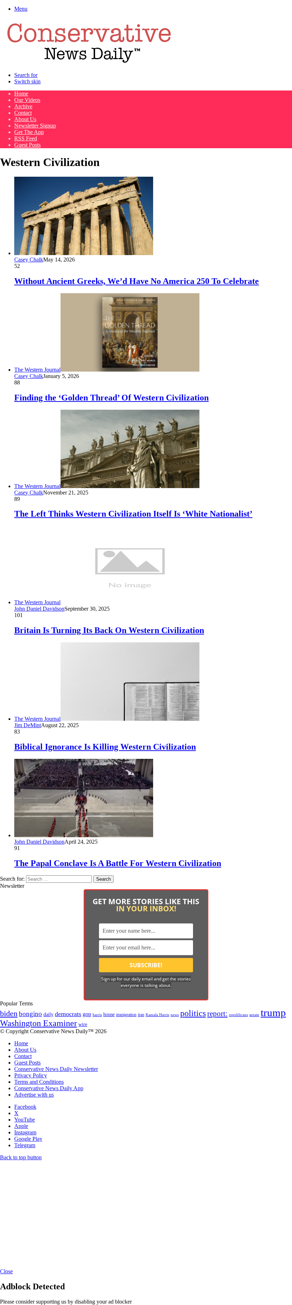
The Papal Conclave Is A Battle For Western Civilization (117, 863)
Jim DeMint (27, 725)
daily (48, 1014)
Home (21, 93)
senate (254, 1015)
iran (141, 1015)
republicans (238, 1015)
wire (82, 1024)
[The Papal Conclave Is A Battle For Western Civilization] (83, 835)
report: (217, 1013)
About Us (25, 119)
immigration (126, 1014)
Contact (23, 113)
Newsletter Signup (35, 126)
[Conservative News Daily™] (89, 63)
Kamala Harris (157, 1015)
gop (87, 1014)
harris (97, 1015)
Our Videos (27, 100)
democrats (68, 1013)
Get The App (29, 132)
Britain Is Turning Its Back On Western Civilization (109, 630)
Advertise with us (34, 1095)
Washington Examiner (38, 1023)
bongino (30, 1013)
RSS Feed (25, 138)
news (175, 1015)
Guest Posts (27, 145)
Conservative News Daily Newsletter (56, 1069)
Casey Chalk (28, 260)
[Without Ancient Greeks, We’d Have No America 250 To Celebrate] (83, 253)
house (109, 1014)
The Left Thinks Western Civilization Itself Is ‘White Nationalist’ (133, 513)
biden (8, 1013)
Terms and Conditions (39, 1082)
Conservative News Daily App (48, 1088)
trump (273, 1012)
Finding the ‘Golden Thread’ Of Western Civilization (111, 397)
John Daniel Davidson (39, 609)
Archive (23, 106)
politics (193, 1013)
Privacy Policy (30, 1075)
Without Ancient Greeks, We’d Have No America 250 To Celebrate (136, 281)
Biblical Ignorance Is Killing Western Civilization (105, 746)
